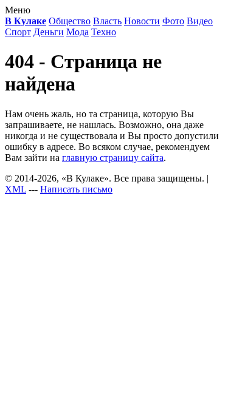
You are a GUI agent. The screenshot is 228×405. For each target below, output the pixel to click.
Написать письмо (76, 189)
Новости (142, 21)
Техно (103, 32)
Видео (200, 21)
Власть (107, 21)
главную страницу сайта (113, 157)
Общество (70, 21)
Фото (173, 21)
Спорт (18, 32)
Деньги (48, 32)
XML (15, 189)
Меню (17, 10)
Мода (77, 32)
